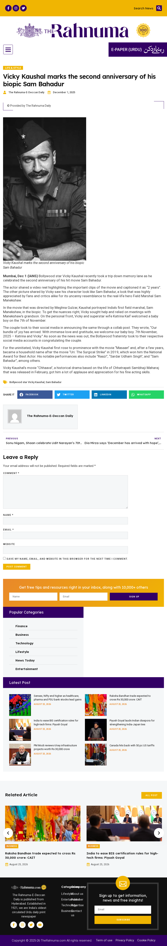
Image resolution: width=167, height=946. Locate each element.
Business (12, 846)
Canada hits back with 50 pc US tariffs (132, 745)
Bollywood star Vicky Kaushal (26, 382)
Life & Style (13, 67)
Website (9, 544)
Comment (11, 473)
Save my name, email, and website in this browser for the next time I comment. (67, 558)
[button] (159, 8)
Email (8, 529)
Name (8, 515)
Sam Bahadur (54, 382)
